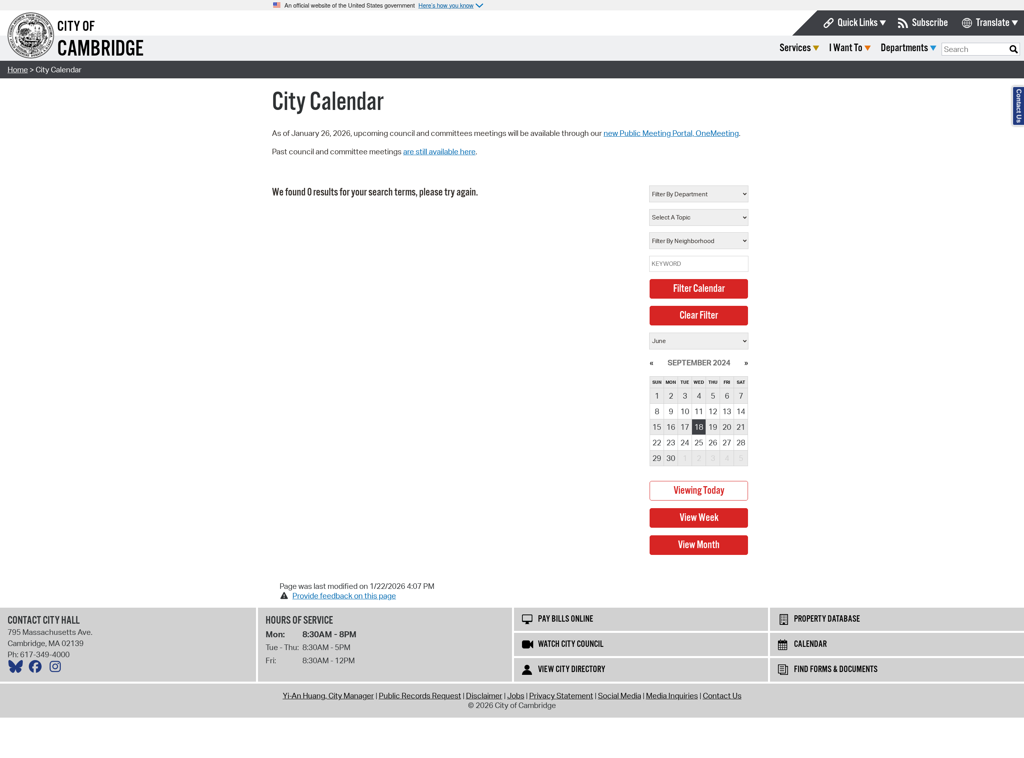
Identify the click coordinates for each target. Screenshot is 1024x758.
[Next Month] (746, 362)
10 (684, 411)
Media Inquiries (672, 695)
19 (712, 427)
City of (76, 27)
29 (656, 458)
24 (684, 442)
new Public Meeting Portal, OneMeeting (671, 133)
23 (670, 442)
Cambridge (100, 49)
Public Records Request (420, 695)
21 (740, 427)
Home (18, 69)
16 (670, 427)
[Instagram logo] (57, 668)
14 (740, 411)
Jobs (515, 695)
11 (698, 411)
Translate (993, 23)
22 (656, 442)
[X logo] (18, 668)
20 (726, 427)
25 (698, 442)
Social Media (619, 695)
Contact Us (722, 695)
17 (684, 427)
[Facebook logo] (37, 668)
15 (656, 427)
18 (698, 427)
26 (712, 442)
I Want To (845, 48)
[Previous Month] (651, 362)
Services (795, 48)
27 (726, 442)
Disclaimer (484, 695)
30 (670, 458)
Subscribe (930, 23)
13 (726, 411)
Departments (904, 48)
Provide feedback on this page (344, 595)
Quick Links (858, 23)
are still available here (439, 151)
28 (740, 442)
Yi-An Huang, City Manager (328, 695)
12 (712, 411)
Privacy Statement (561, 695)
